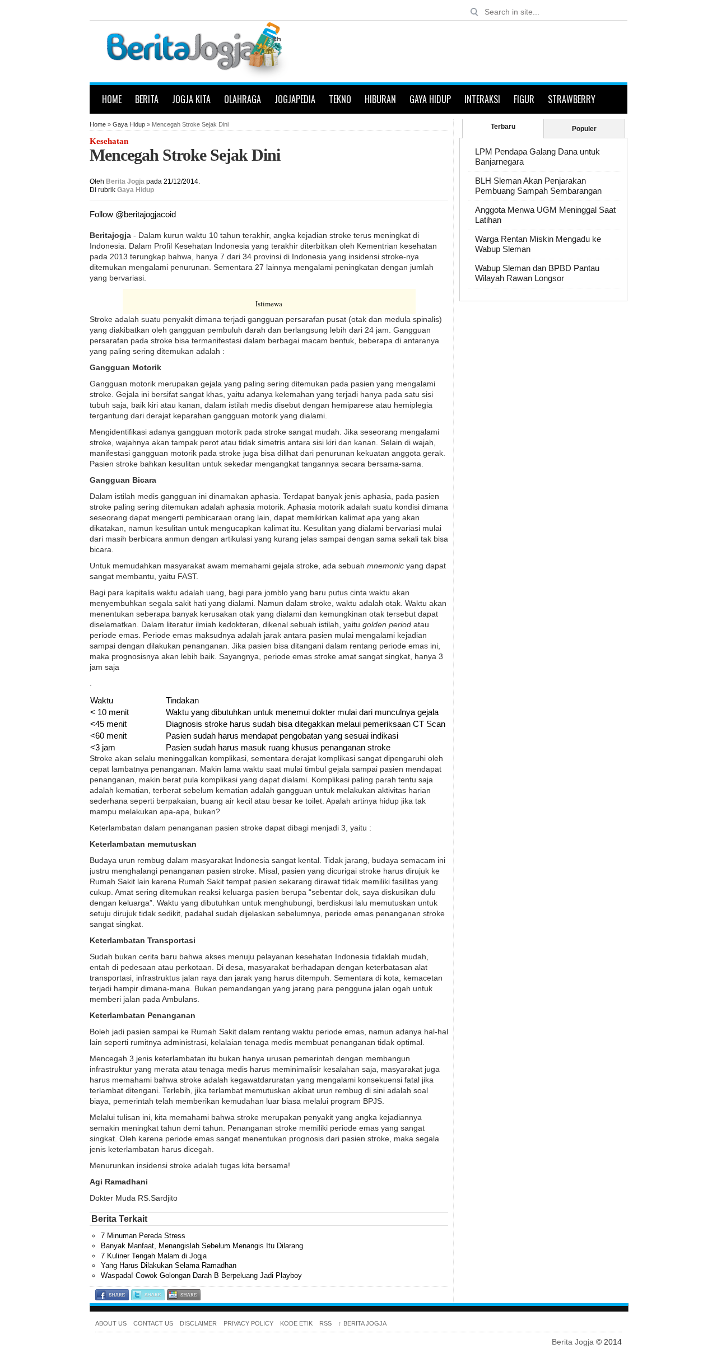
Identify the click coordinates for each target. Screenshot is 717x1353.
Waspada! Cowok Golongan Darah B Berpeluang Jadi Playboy (201, 1275)
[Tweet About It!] (148, 1297)
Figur (524, 99)
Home (112, 99)
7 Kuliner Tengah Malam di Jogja (154, 1256)
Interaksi (482, 99)
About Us (111, 1323)
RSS (325, 1323)
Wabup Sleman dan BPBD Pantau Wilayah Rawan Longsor (537, 273)
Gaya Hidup (430, 99)
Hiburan (380, 99)
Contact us (153, 1323)
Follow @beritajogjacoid (133, 214)
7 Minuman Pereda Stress (143, 1235)
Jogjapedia (294, 99)
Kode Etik (296, 1323)
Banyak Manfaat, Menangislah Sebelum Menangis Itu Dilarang (202, 1246)
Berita (147, 99)
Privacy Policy (248, 1323)
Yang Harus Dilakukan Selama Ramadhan (168, 1265)
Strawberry (571, 99)
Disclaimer (198, 1323)
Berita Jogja (125, 181)
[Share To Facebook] (112, 1297)
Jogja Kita (191, 99)
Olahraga (242, 99)
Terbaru (503, 126)
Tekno (340, 99)
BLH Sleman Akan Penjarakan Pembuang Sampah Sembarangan (538, 185)
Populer (584, 129)
